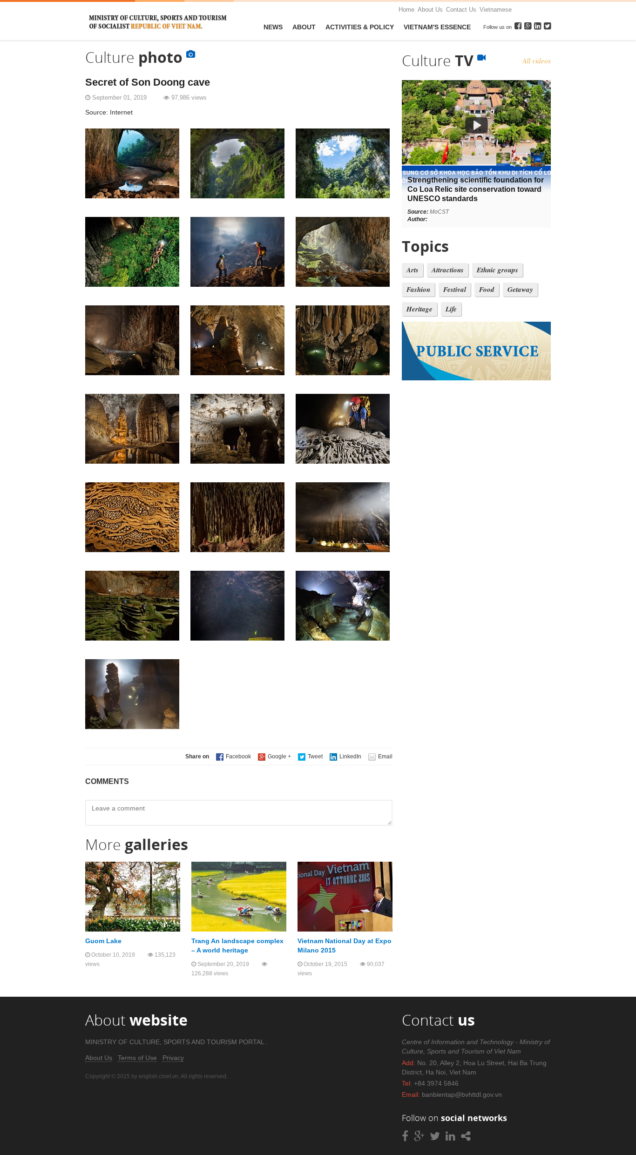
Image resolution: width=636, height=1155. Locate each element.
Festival (454, 289)
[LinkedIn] (345, 756)
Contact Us (461, 9)
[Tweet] (310, 756)
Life (451, 309)
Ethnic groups (497, 270)
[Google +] (274, 756)
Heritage (419, 309)
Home (406, 9)
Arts (412, 270)
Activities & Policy (359, 27)
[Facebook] (233, 756)
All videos (536, 60)
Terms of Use (137, 1057)
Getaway (520, 289)
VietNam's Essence (437, 27)
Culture (439, 60)
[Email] (380, 756)
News (273, 27)
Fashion (418, 289)
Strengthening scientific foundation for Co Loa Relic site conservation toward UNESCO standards (475, 189)
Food (486, 289)
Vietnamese (496, 9)
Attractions (448, 270)
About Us (430, 9)
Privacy (173, 1057)
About (304, 27)
